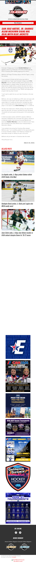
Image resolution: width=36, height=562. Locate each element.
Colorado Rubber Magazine (24, 541)
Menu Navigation (18, 23)
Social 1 (20, 532)
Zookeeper (14, 557)
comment (6, 38)
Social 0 (16, 532)
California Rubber (18, 11)
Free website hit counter (18, 561)
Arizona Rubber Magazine (11, 541)
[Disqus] (18, 265)
